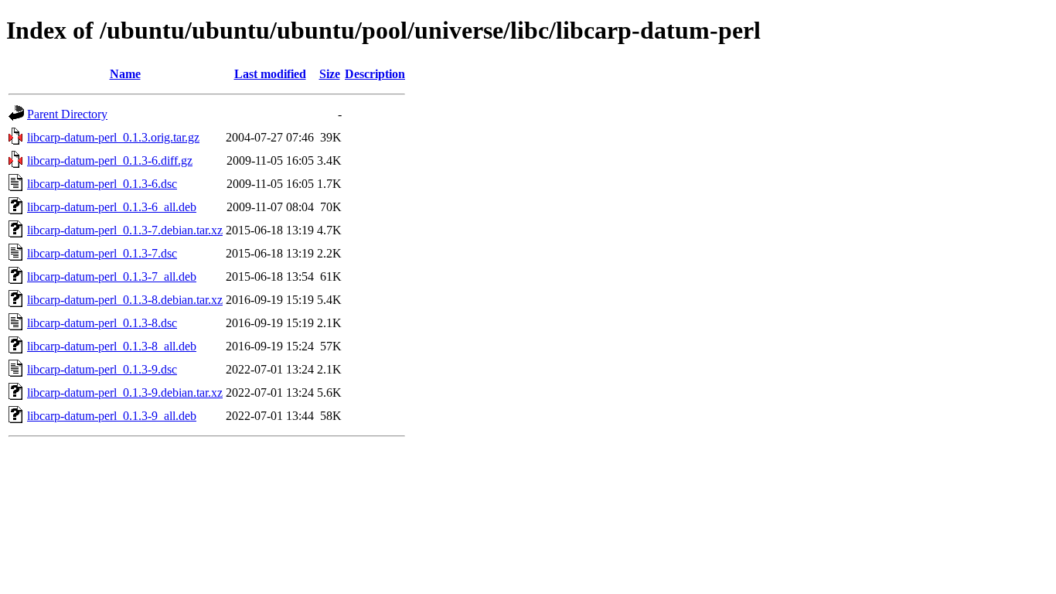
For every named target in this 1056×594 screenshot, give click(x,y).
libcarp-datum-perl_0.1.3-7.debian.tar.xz (125, 230)
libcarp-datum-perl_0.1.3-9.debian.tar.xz (125, 392)
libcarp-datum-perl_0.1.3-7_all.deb (111, 276)
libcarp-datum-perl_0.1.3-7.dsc (102, 253)
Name (125, 73)
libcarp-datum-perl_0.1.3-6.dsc (102, 183)
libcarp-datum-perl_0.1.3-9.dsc (102, 369)
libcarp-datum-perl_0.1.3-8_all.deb (111, 346)
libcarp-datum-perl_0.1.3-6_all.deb (111, 206)
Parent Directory (67, 114)
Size (329, 73)
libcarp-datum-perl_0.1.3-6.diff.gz (109, 160)
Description (375, 73)
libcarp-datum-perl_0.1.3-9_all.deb (111, 415)
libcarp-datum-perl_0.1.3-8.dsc (102, 322)
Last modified (270, 73)
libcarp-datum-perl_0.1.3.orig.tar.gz (113, 137)
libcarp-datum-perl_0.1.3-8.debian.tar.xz (125, 299)
